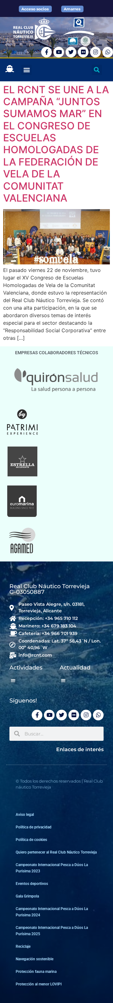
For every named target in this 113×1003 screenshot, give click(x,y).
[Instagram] (95, 52)
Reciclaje (23, 946)
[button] (26, 70)
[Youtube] (58, 52)
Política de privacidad (33, 827)
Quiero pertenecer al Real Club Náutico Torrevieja (56, 852)
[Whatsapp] (107, 52)
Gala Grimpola (27, 896)
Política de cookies (31, 840)
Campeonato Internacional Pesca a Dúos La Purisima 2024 (52, 912)
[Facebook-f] (46, 52)
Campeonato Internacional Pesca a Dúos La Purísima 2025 (52, 930)
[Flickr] (83, 52)
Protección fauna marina (36, 971)
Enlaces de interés (80, 749)
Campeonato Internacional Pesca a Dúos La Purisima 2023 (52, 868)
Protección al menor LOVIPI (39, 984)
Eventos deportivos (32, 883)
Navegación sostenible (34, 959)
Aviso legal (25, 814)
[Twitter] (71, 52)
